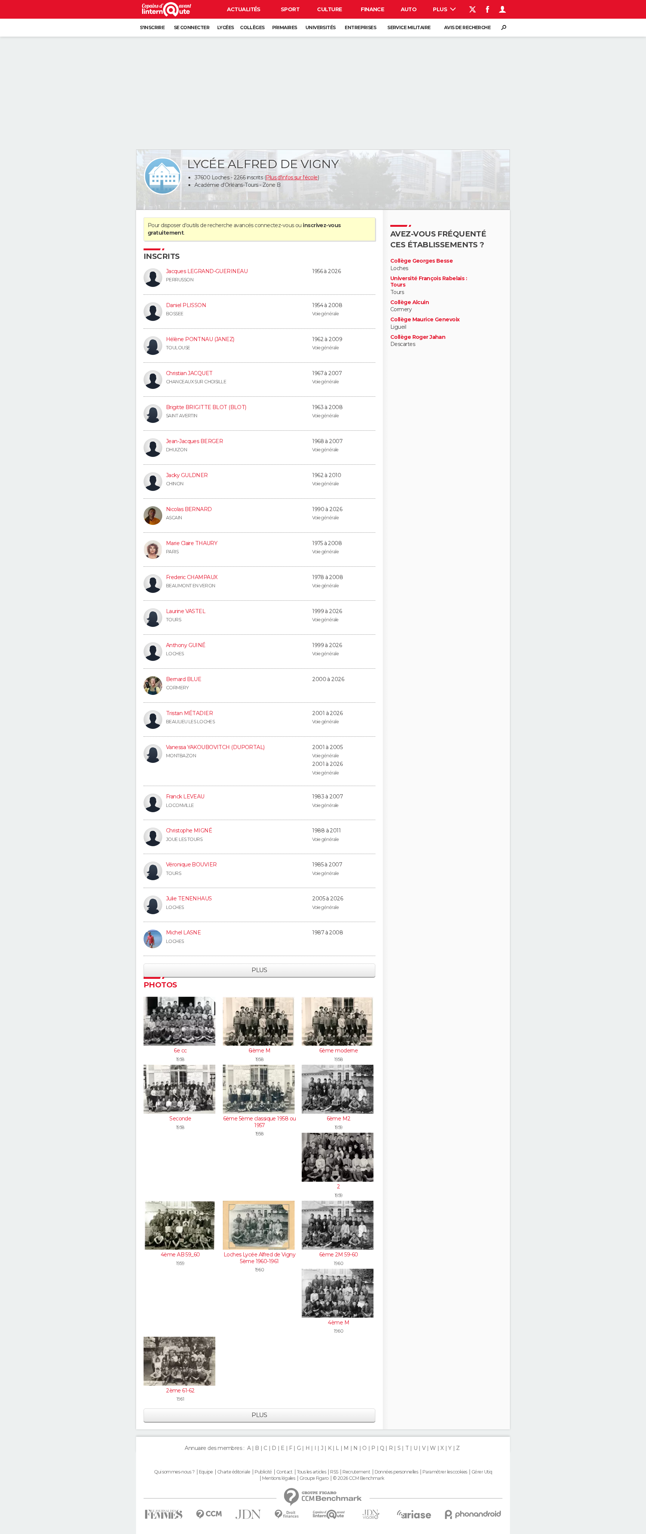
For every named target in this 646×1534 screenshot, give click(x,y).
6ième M (259, 1050)
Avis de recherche (467, 27)
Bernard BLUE (183, 679)
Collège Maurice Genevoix (425, 319)
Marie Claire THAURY (191, 543)
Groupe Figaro (314, 1478)
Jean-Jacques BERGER (194, 441)
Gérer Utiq (481, 1472)
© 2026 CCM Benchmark (358, 1478)
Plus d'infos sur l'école (292, 177)
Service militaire (408, 27)
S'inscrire (152, 27)
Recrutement (356, 1472)
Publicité (263, 1472)
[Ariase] (414, 1514)
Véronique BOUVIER (191, 864)
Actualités (244, 9)
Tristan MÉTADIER (189, 713)
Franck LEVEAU (185, 796)
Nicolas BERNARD (189, 509)
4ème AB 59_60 (180, 1254)
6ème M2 (339, 1118)
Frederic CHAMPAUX (191, 577)
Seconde (180, 1118)
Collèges (252, 27)
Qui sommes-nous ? (174, 1472)
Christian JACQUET (189, 373)
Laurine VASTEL (185, 611)
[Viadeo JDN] (370, 1514)
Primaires (284, 27)
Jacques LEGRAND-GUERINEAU (206, 271)
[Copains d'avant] (328, 1514)
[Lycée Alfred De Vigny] (162, 176)
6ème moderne (338, 1050)
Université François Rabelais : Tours (428, 281)
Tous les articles (311, 1472)
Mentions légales (278, 1478)
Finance (372, 9)
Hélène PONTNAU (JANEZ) (200, 339)
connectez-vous (274, 225)
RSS (334, 1472)
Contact (284, 1472)
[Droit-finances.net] (287, 1514)
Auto (409, 9)
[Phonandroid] (473, 1514)
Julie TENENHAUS (189, 898)
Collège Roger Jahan (417, 337)
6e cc (180, 1050)
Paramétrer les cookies (444, 1472)
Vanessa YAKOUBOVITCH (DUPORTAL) (215, 747)
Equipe (206, 1472)
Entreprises (360, 27)
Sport (290, 9)
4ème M (338, 1322)
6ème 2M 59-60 (338, 1254)
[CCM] (209, 1514)
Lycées (225, 27)
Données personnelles (396, 1472)
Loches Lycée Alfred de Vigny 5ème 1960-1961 (259, 1258)
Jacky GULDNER (187, 475)
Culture (329, 9)
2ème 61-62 (180, 1390)
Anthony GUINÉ (186, 645)
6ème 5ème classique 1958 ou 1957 (259, 1122)
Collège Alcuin (409, 302)
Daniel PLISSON (186, 305)
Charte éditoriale (233, 1472)
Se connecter (191, 27)
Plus (440, 9)
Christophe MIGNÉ (189, 830)
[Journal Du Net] (248, 1514)
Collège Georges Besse (421, 261)
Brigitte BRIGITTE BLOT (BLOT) (206, 407)
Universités (320, 27)
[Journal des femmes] (164, 1514)
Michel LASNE (183, 932)
